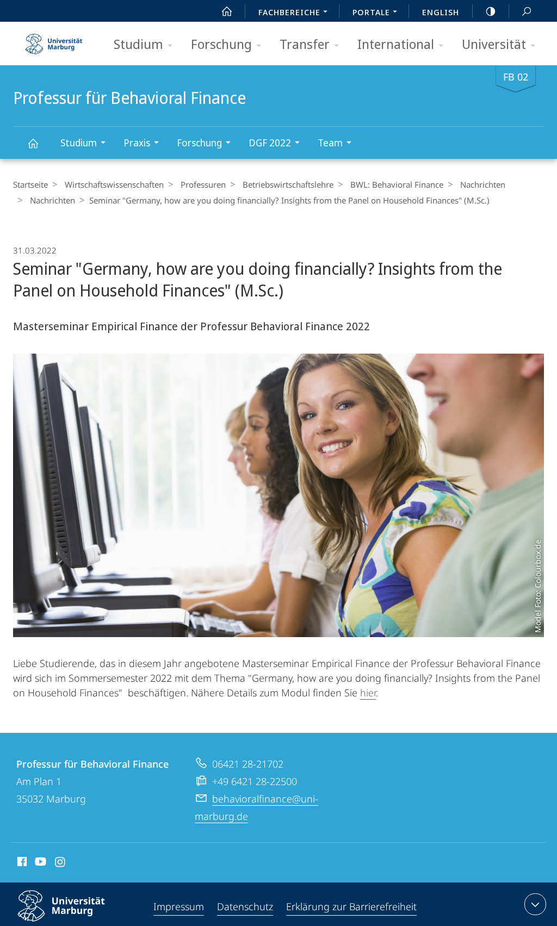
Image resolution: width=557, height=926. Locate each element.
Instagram (60, 863)
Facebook (21, 863)
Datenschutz (245, 906)
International (395, 44)
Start (227, 11)
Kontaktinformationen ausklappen (535, 904)
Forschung (221, 44)
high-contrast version (491, 11)
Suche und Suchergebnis (526, 11)
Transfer (305, 44)
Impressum (178, 906)
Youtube (39, 863)
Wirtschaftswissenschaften (114, 184)
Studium (138, 44)
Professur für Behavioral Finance (32, 143)
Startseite (30, 184)
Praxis (136, 142)
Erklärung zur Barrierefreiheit (351, 906)
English (440, 12)
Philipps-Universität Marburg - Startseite (54, 40)
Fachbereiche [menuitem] (289, 12)
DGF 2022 (270, 142)
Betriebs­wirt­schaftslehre (288, 184)
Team (330, 142)
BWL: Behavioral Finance (396, 184)
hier (368, 692)
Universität (494, 44)
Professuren (203, 184)
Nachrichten (482, 184)
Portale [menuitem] (371, 12)
